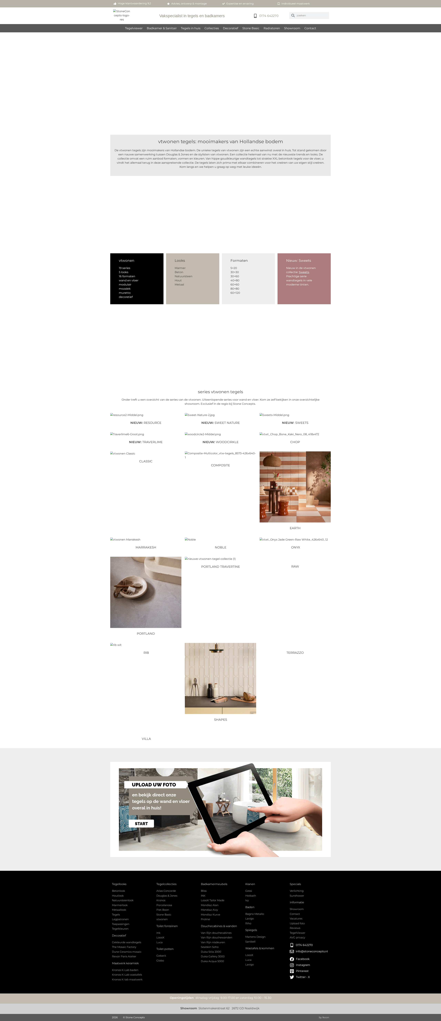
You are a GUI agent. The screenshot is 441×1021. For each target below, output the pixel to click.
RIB (146, 653)
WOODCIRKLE (221, 442)
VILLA (146, 739)
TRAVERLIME (146, 442)
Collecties (211, 28)
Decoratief (230, 28)
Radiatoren (272, 28)
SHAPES (220, 720)
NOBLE (220, 547)
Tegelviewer (134, 28)
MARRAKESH (146, 547)
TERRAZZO (295, 653)
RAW (295, 566)
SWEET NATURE (220, 423)
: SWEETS (295, 423)
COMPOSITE (220, 465)
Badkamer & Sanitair (162, 28)
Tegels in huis (190, 28)
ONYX (295, 547)
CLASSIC (145, 461)
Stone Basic (250, 28)
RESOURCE (145, 423)
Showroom (292, 28)
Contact (310, 28)
